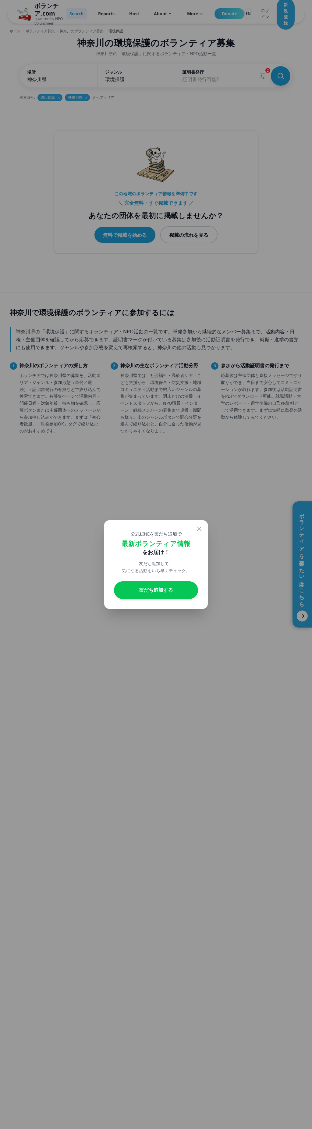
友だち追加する (156, 589)
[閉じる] (199, 529)
